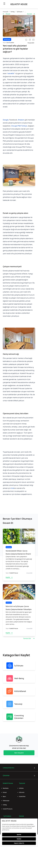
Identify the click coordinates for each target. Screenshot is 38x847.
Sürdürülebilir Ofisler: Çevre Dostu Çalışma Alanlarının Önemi (18, 552)
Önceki (8, 14)
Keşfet (8, 577)
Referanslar (6, 800)
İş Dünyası (19, 11)
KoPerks (21, 788)
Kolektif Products (7, 809)
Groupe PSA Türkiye (19, 126)
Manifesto (6, 788)
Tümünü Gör (27, 638)
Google (6, 120)
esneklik (11, 73)
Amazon (21, 120)
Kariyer (5, 792)
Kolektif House (13, 573)
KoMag (5, 805)
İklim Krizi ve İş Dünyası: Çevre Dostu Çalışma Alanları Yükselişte (19, 607)
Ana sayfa (5, 11)
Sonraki (29, 14)
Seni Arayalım (19, 753)
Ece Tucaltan (10, 42)
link (12, 488)
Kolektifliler (22, 796)
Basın (4, 796)
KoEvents (21, 792)
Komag (12, 11)
